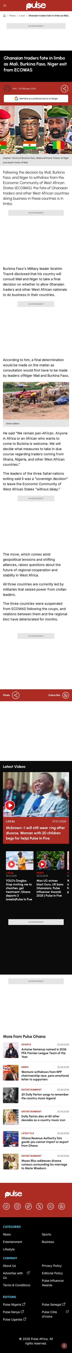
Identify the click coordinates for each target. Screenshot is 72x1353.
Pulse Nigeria (12, 1304)
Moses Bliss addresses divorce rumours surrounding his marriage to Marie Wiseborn (44, 1164)
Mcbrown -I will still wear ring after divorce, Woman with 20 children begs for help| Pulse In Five (35, 832)
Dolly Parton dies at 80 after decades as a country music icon (43, 1118)
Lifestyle (27, 1133)
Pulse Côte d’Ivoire (49, 1314)
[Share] (64, 88)
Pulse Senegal (51, 1304)
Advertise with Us (13, 1275)
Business (48, 1242)
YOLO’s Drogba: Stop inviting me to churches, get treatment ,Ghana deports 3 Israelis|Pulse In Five (19, 890)
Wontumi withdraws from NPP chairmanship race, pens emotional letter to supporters (45, 1075)
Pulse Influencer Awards (53, 1283)
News (13, 15)
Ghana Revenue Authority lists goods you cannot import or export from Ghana (44, 1141)
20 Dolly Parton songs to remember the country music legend (45, 1096)
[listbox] (37, 883)
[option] (20, 883)
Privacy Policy (52, 1266)
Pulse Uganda (12, 1319)
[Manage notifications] (64, 1346)
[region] (36, 883)
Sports (26, 1044)
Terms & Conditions (16, 1285)
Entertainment (31, 1089)
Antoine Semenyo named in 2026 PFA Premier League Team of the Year (43, 1053)
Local (22, 15)
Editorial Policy (52, 1273)
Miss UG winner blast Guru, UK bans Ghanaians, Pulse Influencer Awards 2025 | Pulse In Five (50, 888)
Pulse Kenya (11, 1312)
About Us (9, 1266)
